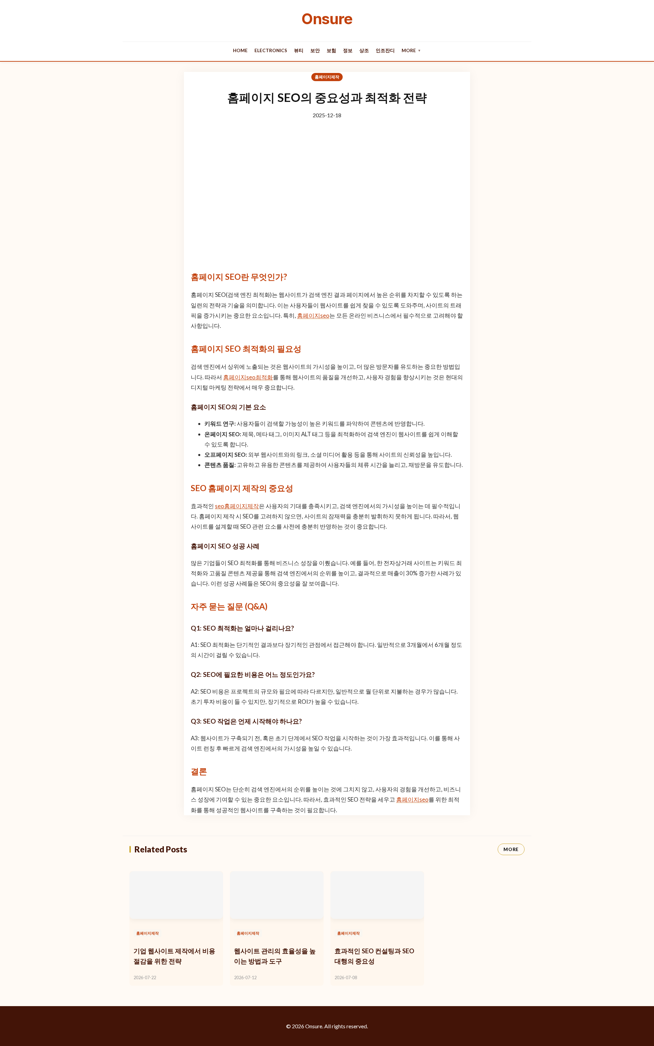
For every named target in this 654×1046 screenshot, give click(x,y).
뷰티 (298, 50)
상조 (364, 50)
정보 (348, 50)
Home (240, 50)
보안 (315, 50)
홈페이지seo (313, 315)
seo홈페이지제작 (237, 506)
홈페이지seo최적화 (248, 377)
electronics (270, 50)
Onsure (327, 19)
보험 (331, 50)
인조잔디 (385, 50)
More (411, 50)
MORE (511, 849)
